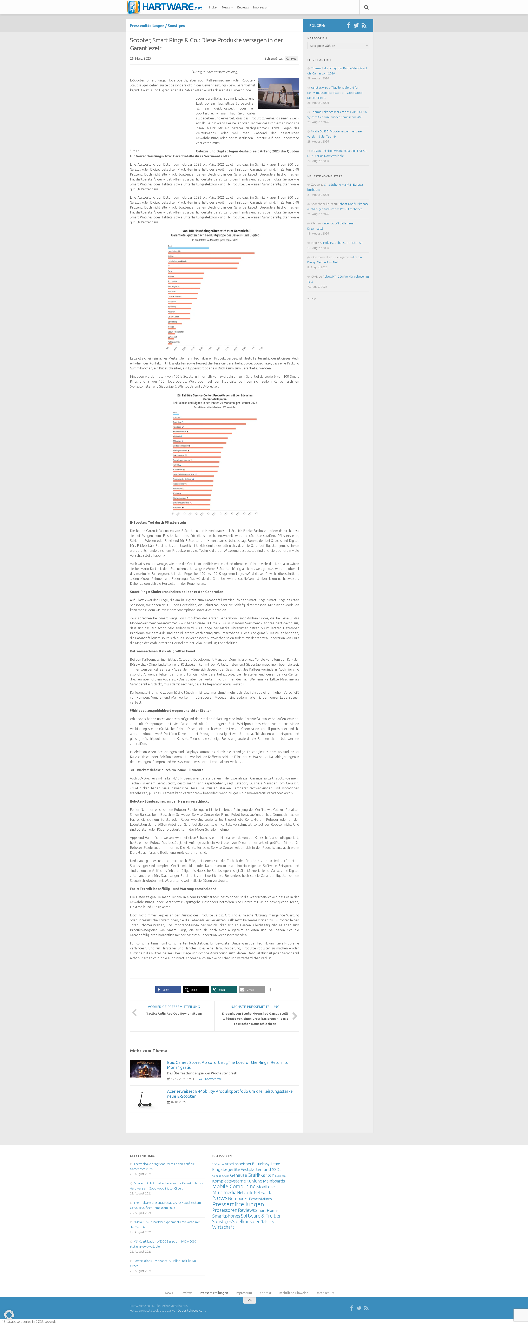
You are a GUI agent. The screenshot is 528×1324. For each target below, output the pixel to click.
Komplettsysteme (229, 1180)
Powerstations (260, 1199)
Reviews (243, 7)
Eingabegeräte (226, 1169)
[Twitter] (356, 25)
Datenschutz (325, 1293)
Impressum (261, 7)
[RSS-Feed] (364, 25)
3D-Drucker (218, 1164)
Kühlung (254, 1180)
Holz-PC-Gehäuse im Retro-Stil (343, 242)
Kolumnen (280, 1176)
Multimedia (224, 1192)
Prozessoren (224, 1210)
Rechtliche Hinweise (293, 1293)
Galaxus (291, 58)
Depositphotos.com (191, 1310)
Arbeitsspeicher (238, 1163)
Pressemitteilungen (147, 26)
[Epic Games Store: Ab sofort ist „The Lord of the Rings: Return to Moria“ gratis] (145, 1069)
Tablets (267, 1222)
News (226, 7)
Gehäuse (238, 1175)
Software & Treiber (261, 1215)
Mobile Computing (234, 1186)
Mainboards (274, 1181)
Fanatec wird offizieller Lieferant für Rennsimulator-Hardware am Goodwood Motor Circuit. (335, 92)
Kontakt (265, 1293)
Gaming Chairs (220, 1175)
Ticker (213, 7)
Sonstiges (176, 26)
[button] (168, 989)
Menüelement (165, 7)
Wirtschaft (223, 1227)
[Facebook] (348, 25)
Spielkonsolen (246, 1221)
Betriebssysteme (266, 1164)
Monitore (265, 1186)
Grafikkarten (261, 1175)
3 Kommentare (212, 1079)
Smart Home (266, 1210)
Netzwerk (262, 1192)
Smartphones (226, 1215)
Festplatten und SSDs (261, 1169)
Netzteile (245, 1192)
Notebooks (238, 1198)
